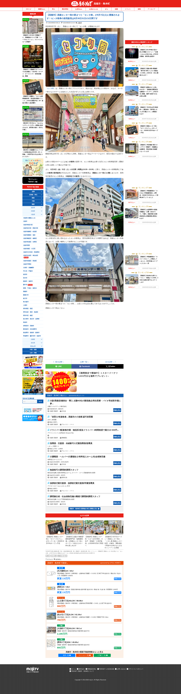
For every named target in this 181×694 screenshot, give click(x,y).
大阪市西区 (26, 245)
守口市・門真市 (28, 271)
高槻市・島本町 (102, 3)
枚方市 (25, 298)
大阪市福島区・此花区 (30, 231)
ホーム (73, 669)
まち (106, 9)
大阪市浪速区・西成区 (30, 261)
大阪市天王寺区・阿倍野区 (31, 252)
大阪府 (79, 23)
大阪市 (25, 221)
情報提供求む (92, 669)
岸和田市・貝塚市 (28, 326)
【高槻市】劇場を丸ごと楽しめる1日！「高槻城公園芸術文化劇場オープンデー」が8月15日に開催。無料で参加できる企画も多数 (149, 91)
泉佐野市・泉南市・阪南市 (31, 332)
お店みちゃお (93, 9)
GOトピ (28, 9)
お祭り (48, 556)
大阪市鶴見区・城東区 (30, 238)
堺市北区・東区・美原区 (30, 312)
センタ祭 (50, 88)
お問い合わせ (121, 669)
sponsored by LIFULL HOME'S (110, 563)
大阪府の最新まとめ (29, 218)
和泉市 (25, 322)
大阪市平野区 (27, 264)
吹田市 (25, 274)
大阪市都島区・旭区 (29, 235)
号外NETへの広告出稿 (106, 669)
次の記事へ (109, 362)
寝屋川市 (26, 295)
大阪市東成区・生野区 (30, 242)
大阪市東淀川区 (28, 225)
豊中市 (27, 284)
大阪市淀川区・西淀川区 (30, 228)
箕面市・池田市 (28, 281)
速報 (139, 9)
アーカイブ (151, 9)
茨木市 (25, 278)
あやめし (58, 559)
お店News (78, 9)
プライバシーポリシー (136, 669)
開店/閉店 (65, 9)
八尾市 (25, 305)
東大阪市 (26, 302)
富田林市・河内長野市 (30, 329)
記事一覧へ (84, 362)
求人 (53, 9)
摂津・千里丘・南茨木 (30, 288)
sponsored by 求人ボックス (76, 395)
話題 (116, 9)
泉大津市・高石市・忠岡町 (31, 319)
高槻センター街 (62, 556)
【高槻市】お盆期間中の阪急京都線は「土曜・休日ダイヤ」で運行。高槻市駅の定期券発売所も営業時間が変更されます (148, 214)
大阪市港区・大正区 (29, 248)
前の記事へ (59, 362)
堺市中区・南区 (28, 315)
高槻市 (25, 291)
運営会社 (82, 669)
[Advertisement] (142, 26)
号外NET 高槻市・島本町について (82, 671)
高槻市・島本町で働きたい (57, 395)
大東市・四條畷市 (28, 267)
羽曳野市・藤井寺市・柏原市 (32, 336)
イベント (128, 9)
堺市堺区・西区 (28, 308)
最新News (41, 9)
